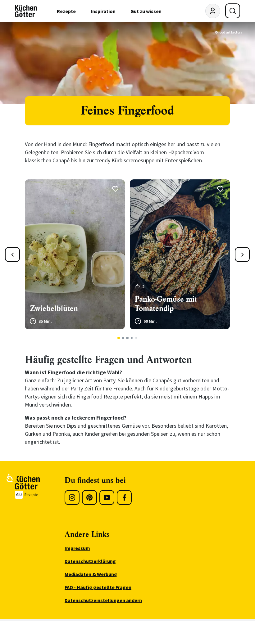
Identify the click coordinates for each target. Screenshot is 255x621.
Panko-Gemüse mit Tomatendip (166, 303)
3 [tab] (127, 338)
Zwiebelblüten (54, 308)
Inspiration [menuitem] (103, 11)
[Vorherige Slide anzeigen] (12, 254)
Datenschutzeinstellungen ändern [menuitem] (103, 600)
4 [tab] (131, 338)
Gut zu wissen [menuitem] (146, 11)
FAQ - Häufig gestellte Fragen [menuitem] (98, 587)
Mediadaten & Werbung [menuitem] (91, 574)
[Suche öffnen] (232, 10)
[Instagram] (72, 497)
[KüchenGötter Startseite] (26, 11)
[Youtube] (106, 497)
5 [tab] (136, 338)
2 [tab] (123, 338)
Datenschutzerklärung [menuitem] (90, 561)
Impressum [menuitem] (77, 548)
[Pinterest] (89, 497)
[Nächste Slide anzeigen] (242, 254)
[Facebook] (124, 497)
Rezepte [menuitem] (66, 11)
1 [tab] (119, 338)
